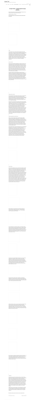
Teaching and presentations (24, 4)
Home (6, 4)
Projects (30, 4)
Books (8, 4)
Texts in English (12, 4)
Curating (20, 4)
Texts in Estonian (16, 4)
